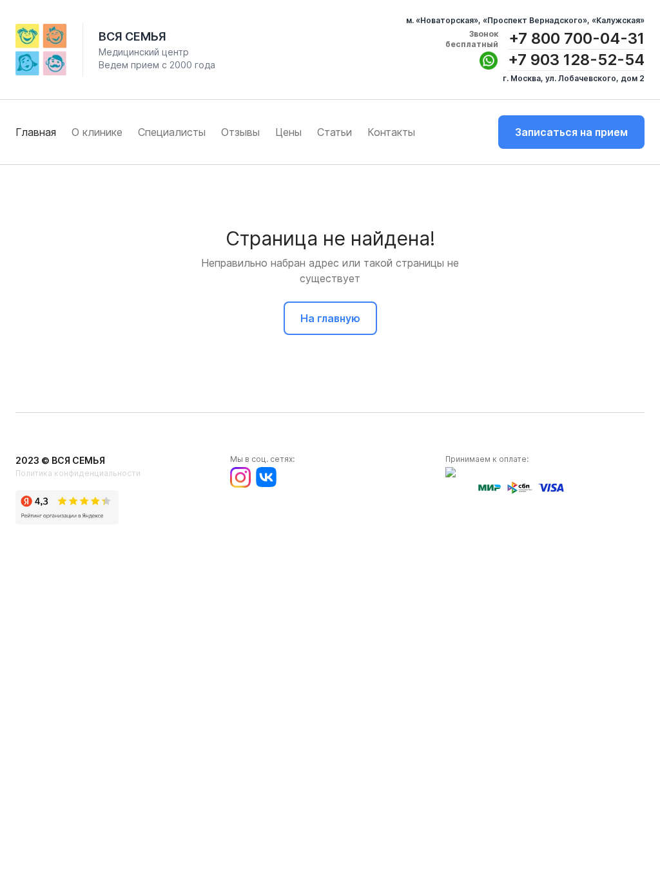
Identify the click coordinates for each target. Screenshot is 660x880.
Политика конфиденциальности (78, 473)
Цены (288, 132)
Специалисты (172, 132)
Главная (35, 132)
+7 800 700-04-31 (577, 38)
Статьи (334, 132)
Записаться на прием (571, 132)
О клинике (97, 132)
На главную (330, 318)
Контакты (391, 132)
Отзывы (240, 132)
